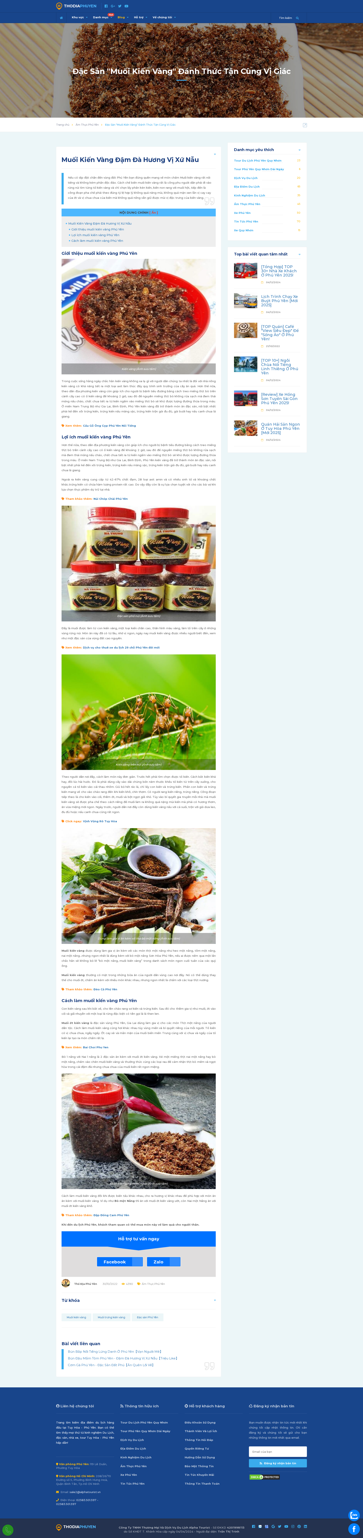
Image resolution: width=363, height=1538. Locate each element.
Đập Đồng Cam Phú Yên (111, 1215)
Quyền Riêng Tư (197, 1448)
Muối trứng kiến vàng (111, 1317)
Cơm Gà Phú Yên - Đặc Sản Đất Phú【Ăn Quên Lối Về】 (111, 1365)
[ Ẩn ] (153, 212)
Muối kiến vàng (76, 1317)
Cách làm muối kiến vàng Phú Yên (97, 241)
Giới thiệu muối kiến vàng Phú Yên (97, 229)
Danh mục (103, 16)
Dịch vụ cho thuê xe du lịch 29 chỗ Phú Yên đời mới (121, 647)
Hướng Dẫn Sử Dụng (200, 1457)
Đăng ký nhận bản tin (279, 1463)
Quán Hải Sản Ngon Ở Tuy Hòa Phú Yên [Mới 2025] (280, 428)
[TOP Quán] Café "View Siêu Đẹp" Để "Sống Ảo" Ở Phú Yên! (280, 332)
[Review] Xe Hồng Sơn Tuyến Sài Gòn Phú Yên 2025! (279, 398)
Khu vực (78, 17)
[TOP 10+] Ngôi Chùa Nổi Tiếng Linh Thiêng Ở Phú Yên (279, 366)
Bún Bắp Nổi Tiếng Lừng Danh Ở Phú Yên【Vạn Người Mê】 (115, 1352)
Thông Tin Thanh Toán (202, 1483)
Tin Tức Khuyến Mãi (199, 1474)
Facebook (115, 1261)
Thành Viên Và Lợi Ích (201, 1431)
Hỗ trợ (139, 17)
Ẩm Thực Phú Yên (87, 124)
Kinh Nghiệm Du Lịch (249, 195)
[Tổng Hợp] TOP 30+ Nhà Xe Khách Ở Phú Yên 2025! (279, 271)
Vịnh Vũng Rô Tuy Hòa (100, 821)
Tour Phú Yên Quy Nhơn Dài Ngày (259, 169)
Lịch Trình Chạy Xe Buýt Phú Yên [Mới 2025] (279, 300)
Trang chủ (62, 124)
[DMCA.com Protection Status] (264, 1476)
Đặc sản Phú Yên (147, 1317)
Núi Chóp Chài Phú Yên (110, 498)
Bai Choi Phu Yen (95, 1047)
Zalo (158, 1261)
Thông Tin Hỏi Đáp (199, 1440)
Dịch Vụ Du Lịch (246, 178)
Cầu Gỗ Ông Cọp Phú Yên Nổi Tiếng (109, 425)
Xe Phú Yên (242, 212)
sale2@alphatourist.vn (85, 1492)
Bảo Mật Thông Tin (199, 1466)
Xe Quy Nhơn (243, 230)
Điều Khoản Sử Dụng (200, 1422)
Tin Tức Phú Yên (246, 221)
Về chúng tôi (163, 17)
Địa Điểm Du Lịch (247, 186)
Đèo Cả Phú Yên (105, 989)
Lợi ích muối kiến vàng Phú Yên (95, 235)
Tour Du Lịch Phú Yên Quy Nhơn (257, 160)
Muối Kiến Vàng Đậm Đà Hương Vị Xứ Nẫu (100, 223)
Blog (122, 17)
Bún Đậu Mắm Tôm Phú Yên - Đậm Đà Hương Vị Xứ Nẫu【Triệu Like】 (123, 1358)
